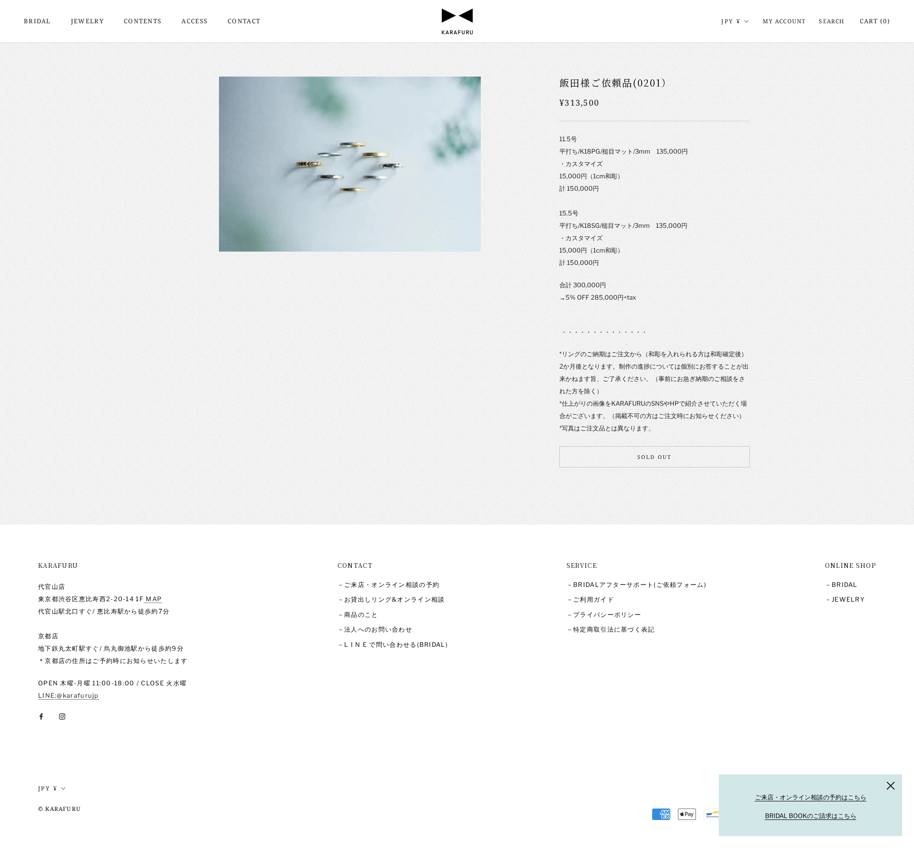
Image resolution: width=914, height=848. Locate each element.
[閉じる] (890, 785)
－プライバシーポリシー (603, 614)
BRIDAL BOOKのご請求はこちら (810, 815)
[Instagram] (62, 716)
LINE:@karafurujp (68, 695)
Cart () (875, 21)
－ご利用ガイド (590, 599)
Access (194, 21)
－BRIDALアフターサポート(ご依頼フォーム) (636, 584)
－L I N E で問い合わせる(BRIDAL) (393, 644)
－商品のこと (358, 614)
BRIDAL (37, 21)
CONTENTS (142, 21)
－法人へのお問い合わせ (375, 629)
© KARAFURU (59, 809)
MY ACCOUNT (784, 21)
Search (831, 21)
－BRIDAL (841, 584)
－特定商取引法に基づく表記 (610, 629)
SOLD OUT (654, 457)
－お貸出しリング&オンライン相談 (391, 599)
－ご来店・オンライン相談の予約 (389, 584)
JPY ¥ (731, 21)
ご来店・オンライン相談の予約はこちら (810, 797)
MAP (153, 599)
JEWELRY (87, 21)
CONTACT (244, 21)
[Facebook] (41, 716)
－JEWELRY (845, 599)
